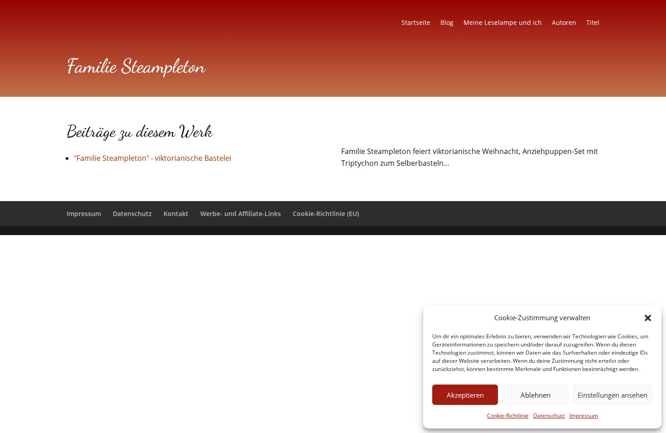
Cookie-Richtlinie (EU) (326, 213)
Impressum (583, 415)
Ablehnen (535, 394)
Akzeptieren (465, 394)
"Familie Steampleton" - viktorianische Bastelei (152, 158)
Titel (592, 23)
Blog (447, 23)
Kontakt (176, 213)
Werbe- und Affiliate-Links (240, 213)
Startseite (415, 23)
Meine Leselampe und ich (502, 23)
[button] (647, 317)
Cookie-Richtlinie (508, 415)
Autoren (564, 23)
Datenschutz (549, 415)
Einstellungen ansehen (612, 394)
